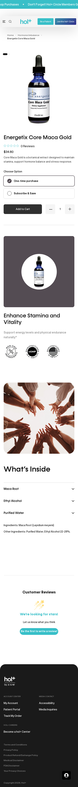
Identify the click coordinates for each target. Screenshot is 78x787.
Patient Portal (12, 709)
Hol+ (23, 783)
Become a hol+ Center (17, 731)
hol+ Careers (10, 725)
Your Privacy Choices (15, 771)
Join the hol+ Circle (65, 21)
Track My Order (13, 716)
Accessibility (46, 703)
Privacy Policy (11, 750)
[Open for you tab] (66, 775)
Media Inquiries (48, 709)
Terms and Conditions (15, 744)
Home (10, 35)
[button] (10, 21)
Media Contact (46, 696)
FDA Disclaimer (12, 765)
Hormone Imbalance (28, 35)
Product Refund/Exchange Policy (21, 755)
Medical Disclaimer (14, 760)
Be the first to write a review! (39, 631)
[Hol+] (26, 21)
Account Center (12, 696)
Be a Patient (45, 21)
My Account (11, 703)
